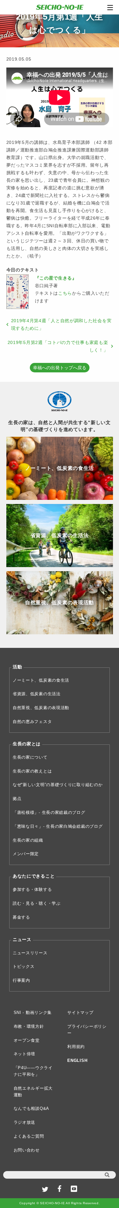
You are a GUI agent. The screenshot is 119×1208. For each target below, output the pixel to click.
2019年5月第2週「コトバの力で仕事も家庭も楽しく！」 (58, 346)
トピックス (24, 966)
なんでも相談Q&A (31, 1108)
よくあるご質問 (29, 1136)
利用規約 (76, 1046)
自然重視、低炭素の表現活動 (41, 707)
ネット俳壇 (25, 1053)
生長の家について (30, 757)
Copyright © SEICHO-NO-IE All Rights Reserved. (59, 1203)
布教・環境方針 (29, 1026)
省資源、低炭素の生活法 (37, 693)
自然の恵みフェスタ (32, 721)
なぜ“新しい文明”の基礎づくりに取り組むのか (57, 784)
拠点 (17, 798)
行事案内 (21, 980)
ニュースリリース (30, 952)
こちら (65, 293)
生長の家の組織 (28, 840)
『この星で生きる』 (56, 278)
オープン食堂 (27, 1040)
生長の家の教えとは (32, 771)
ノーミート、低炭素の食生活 (41, 680)
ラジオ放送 (25, 1122)
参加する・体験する (32, 889)
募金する (21, 917)
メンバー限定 (26, 853)
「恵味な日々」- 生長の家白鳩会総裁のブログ (57, 826)
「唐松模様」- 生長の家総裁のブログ (49, 812)
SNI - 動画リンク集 (33, 1012)
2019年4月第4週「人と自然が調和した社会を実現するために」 (61, 324)
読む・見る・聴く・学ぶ (37, 903)
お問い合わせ (27, 1150)
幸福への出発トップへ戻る (59, 367)
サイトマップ (80, 1012)
